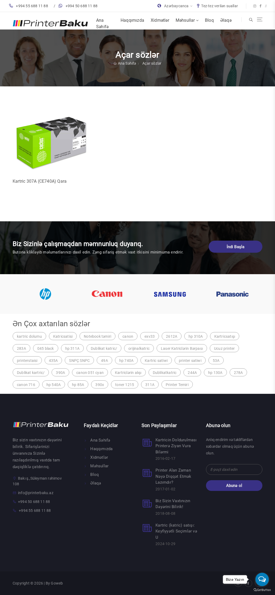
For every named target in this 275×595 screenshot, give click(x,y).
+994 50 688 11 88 (81, 6)
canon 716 (26, 385)
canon (127, 336)
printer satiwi (190, 360)
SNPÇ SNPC (79, 360)
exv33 (149, 336)
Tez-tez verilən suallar (219, 6)
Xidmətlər (160, 20)
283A (21, 348)
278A (238, 372)
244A (192, 372)
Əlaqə (225, 20)
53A (216, 360)
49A (104, 360)
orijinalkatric (139, 348)
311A (149, 385)
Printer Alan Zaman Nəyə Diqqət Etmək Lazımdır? (173, 476)
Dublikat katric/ (104, 348)
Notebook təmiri (97, 336)
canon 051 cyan (90, 372)
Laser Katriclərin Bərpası (182, 348)
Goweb (57, 583)
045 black (45, 348)
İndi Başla (236, 246)
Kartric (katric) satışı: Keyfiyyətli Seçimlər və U (176, 531)
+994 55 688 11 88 (32, 6)
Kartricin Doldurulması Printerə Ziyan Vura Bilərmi (176, 446)
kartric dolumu (29, 336)
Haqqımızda (132, 20)
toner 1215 (124, 385)
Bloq (209, 20)
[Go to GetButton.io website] (262, 589)
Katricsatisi (63, 336)
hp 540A (53, 385)
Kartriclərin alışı (128, 372)
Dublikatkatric (165, 372)
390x (99, 385)
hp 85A (78, 385)
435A (53, 360)
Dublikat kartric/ (31, 372)
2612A (171, 336)
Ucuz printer (224, 348)
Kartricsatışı (224, 336)
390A (60, 372)
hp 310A (196, 336)
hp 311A (72, 348)
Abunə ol (234, 485)
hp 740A (126, 360)
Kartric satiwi (156, 360)
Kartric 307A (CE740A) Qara (40, 181)
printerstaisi (27, 360)
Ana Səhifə (102, 23)
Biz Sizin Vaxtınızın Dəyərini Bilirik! (172, 503)
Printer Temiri (177, 385)
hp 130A (215, 372)
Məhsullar (186, 20)
